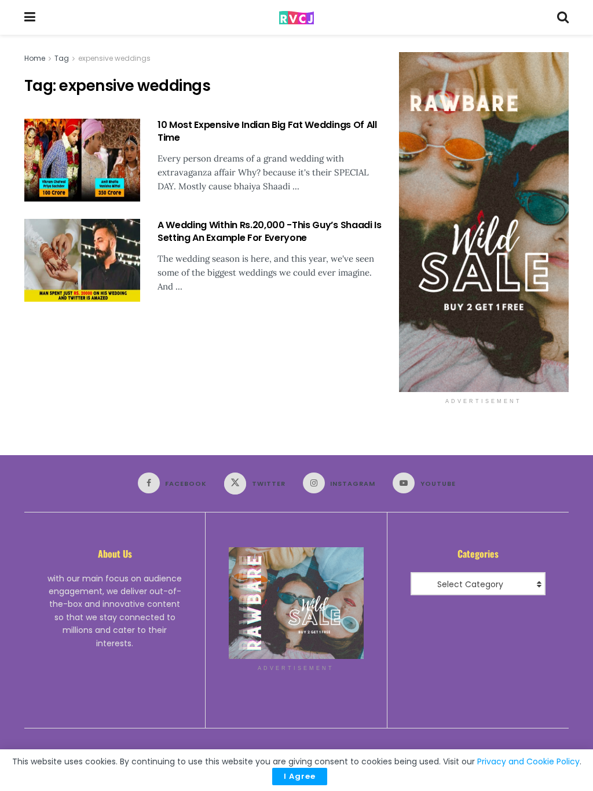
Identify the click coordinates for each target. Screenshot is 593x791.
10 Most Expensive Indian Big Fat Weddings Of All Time (267, 131)
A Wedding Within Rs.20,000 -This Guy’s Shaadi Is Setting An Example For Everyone (270, 231)
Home (34, 58)
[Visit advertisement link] (484, 222)
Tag (61, 58)
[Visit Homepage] (296, 17)
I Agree (300, 776)
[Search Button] (563, 17)
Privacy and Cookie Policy (528, 761)
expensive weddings (114, 58)
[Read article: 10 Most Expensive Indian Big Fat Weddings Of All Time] (82, 160)
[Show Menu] (29, 17)
